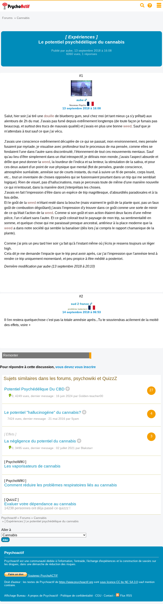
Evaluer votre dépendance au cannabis (40, 504)
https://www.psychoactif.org (76, 582)
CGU (98, 595)
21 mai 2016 (56, 418)
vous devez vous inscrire (75, 367)
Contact (108, 595)
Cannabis (23, 18)
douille (49, 116)
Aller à (6, 530)
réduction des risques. (62, 564)
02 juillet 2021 (65, 448)
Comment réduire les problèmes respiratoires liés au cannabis (60, 485)
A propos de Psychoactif (43, 595)
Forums (7, 18)
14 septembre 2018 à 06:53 (81, 312)
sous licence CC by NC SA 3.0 (119, 582)
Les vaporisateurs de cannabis (32, 466)
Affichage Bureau (14, 595)
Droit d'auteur (12, 582)
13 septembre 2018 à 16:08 (81, 108)
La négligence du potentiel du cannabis (40, 441)
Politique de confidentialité (76, 595)
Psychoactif (9, 518)
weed (127, 126)
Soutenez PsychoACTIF (42, 575)
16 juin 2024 (64, 396)
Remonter (10, 355)
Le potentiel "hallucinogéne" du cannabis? (42, 412)
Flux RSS (125, 595)
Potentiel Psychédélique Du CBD (34, 389)
